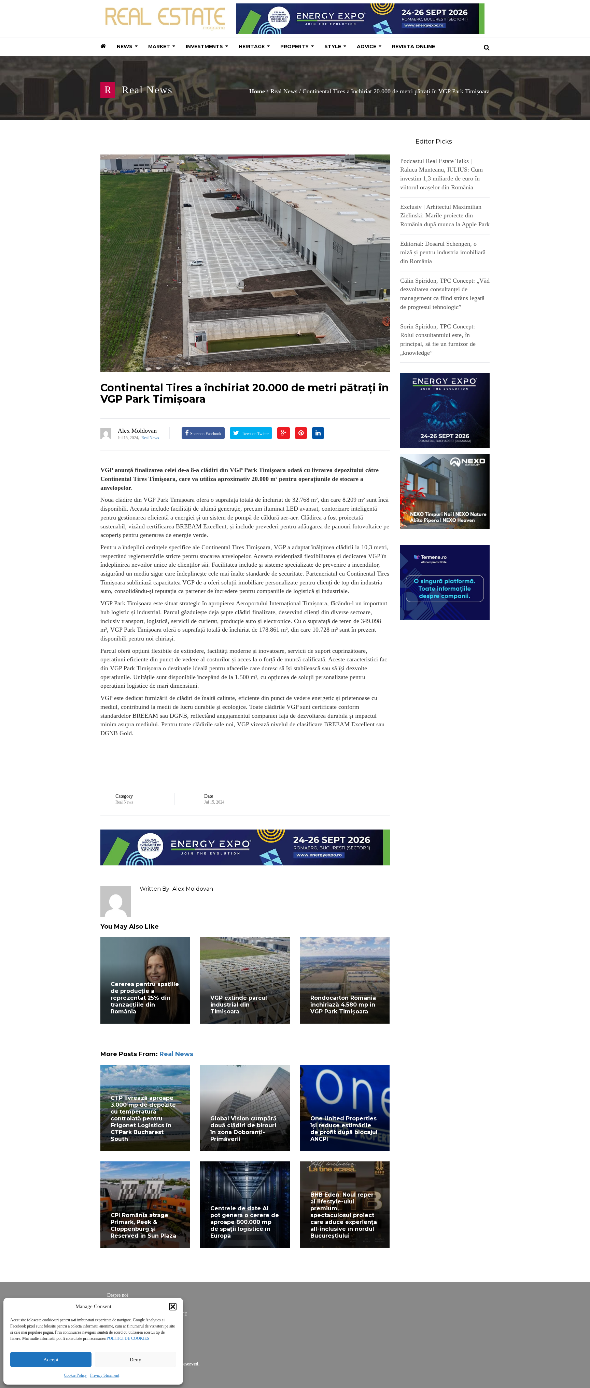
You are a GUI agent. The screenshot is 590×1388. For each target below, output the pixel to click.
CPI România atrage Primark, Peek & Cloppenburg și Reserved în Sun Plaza (143, 1225)
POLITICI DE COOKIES (128, 1338)
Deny (135, 1359)
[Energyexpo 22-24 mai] (445, 409)
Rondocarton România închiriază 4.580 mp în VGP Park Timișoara (343, 1005)
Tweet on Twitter (255, 434)
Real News (147, 89)
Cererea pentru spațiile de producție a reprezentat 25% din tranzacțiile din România (145, 998)
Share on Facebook (205, 434)
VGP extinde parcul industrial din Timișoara (238, 1005)
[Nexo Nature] (445, 490)
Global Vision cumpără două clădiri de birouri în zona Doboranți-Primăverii (243, 1128)
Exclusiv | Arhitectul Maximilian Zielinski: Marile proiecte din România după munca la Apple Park (445, 215)
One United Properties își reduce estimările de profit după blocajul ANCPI (344, 1128)
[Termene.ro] (445, 581)
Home (257, 91)
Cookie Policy (75, 1375)
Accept (50, 1359)
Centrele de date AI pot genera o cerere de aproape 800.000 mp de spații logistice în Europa (244, 1222)
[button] (172, 1306)
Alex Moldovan (137, 430)
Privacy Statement (104, 1375)
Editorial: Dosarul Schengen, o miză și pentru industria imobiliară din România (443, 252)
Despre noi (117, 1295)
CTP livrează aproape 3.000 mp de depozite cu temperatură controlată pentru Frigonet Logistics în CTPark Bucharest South (143, 1118)
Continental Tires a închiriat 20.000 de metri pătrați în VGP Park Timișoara (244, 393)
